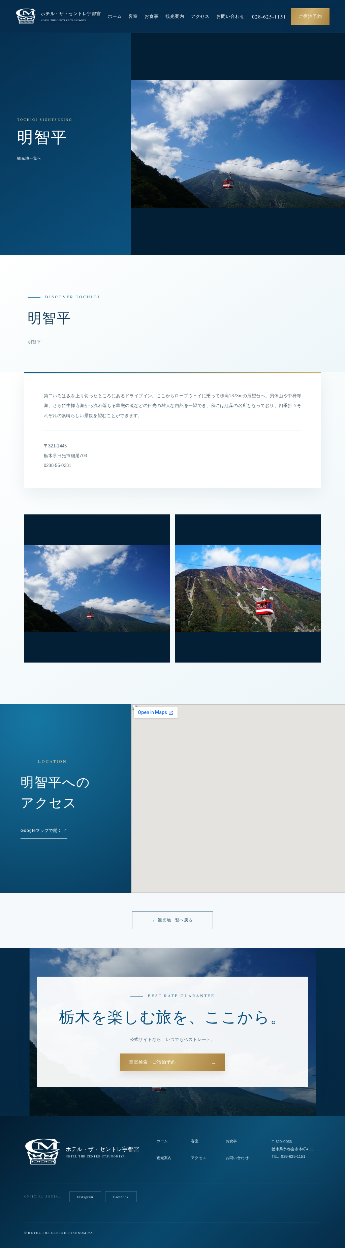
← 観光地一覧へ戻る (172, 920)
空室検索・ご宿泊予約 (172, 1062)
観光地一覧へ (29, 158)
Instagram (85, 1196)
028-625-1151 (269, 16)
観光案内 (174, 16)
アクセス (200, 16)
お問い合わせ (230, 16)
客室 (133, 16)
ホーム (115, 16)
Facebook (121, 1196)
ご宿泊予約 (310, 16)
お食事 (152, 16)
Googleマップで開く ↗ (44, 830)
